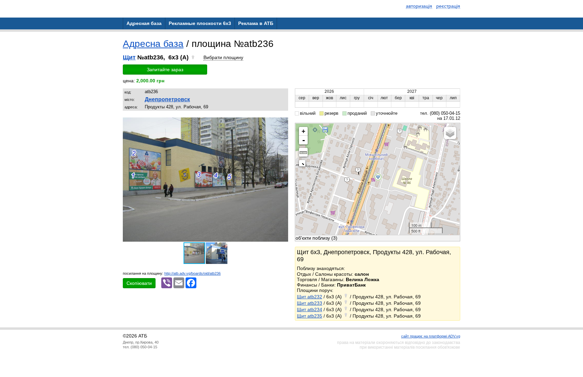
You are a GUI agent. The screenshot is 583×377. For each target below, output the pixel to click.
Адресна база (153, 43)
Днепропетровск (167, 99)
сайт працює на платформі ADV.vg (430, 336)
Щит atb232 (309, 296)
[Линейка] (303, 152)
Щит (129, 57)
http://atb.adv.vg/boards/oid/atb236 (192, 273)
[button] (282, 123)
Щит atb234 (309, 309)
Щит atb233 (309, 303)
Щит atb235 (309, 316)
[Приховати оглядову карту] (303, 164)
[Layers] (450, 133)
